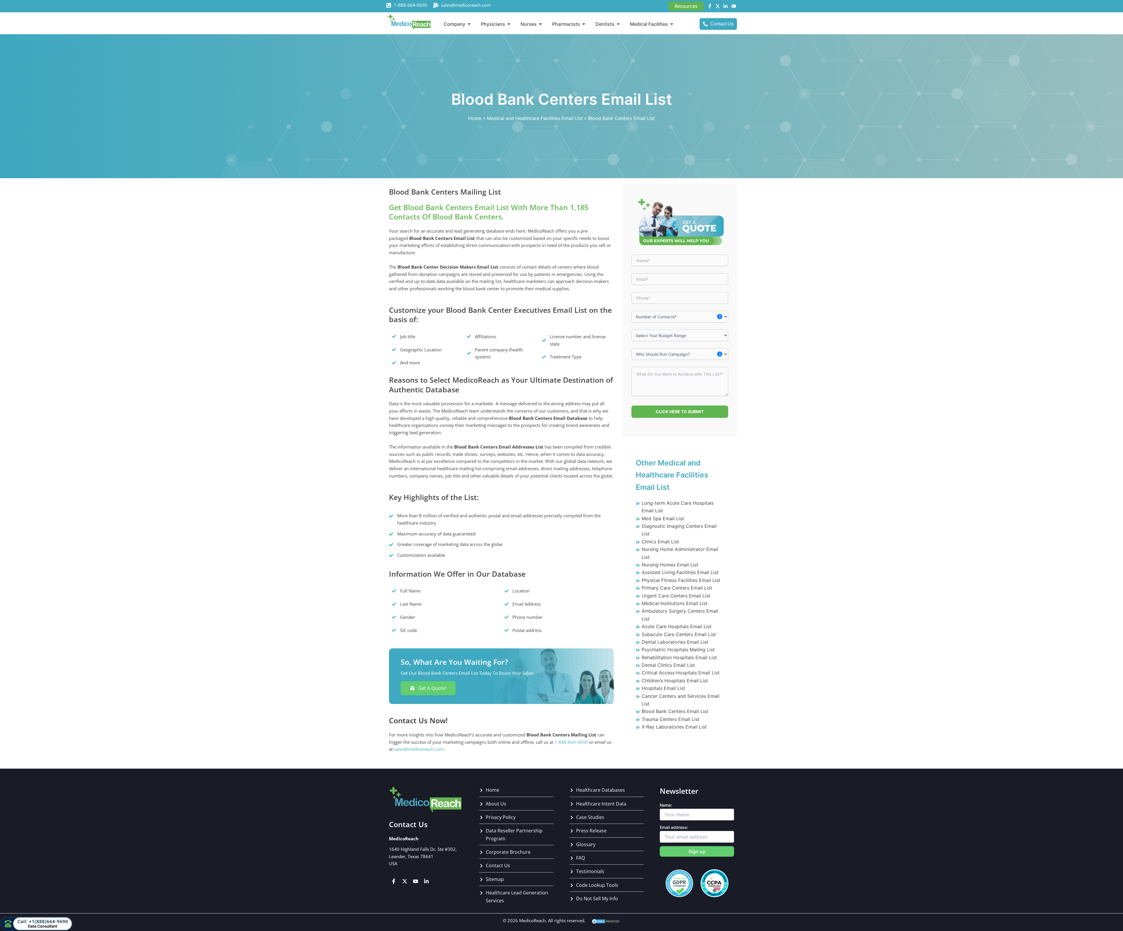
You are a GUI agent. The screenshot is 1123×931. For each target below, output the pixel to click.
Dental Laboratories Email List (675, 642)
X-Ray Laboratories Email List (674, 727)
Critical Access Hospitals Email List (681, 673)
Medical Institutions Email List (674, 603)
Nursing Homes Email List (670, 565)
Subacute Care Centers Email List (679, 634)
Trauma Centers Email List (671, 719)
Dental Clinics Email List (668, 665)
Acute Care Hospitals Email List (677, 626)
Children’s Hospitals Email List (675, 680)
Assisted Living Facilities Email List (680, 572)
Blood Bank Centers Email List (675, 711)
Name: (666, 805)
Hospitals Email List (663, 688)
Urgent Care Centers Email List (676, 596)
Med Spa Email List (663, 518)
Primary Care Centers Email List (677, 588)
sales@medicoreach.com (466, 5)
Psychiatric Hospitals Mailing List (678, 649)
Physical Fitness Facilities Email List (681, 580)
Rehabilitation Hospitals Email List (679, 657)
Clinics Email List (660, 541)
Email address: (674, 827)
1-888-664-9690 (410, 5)
